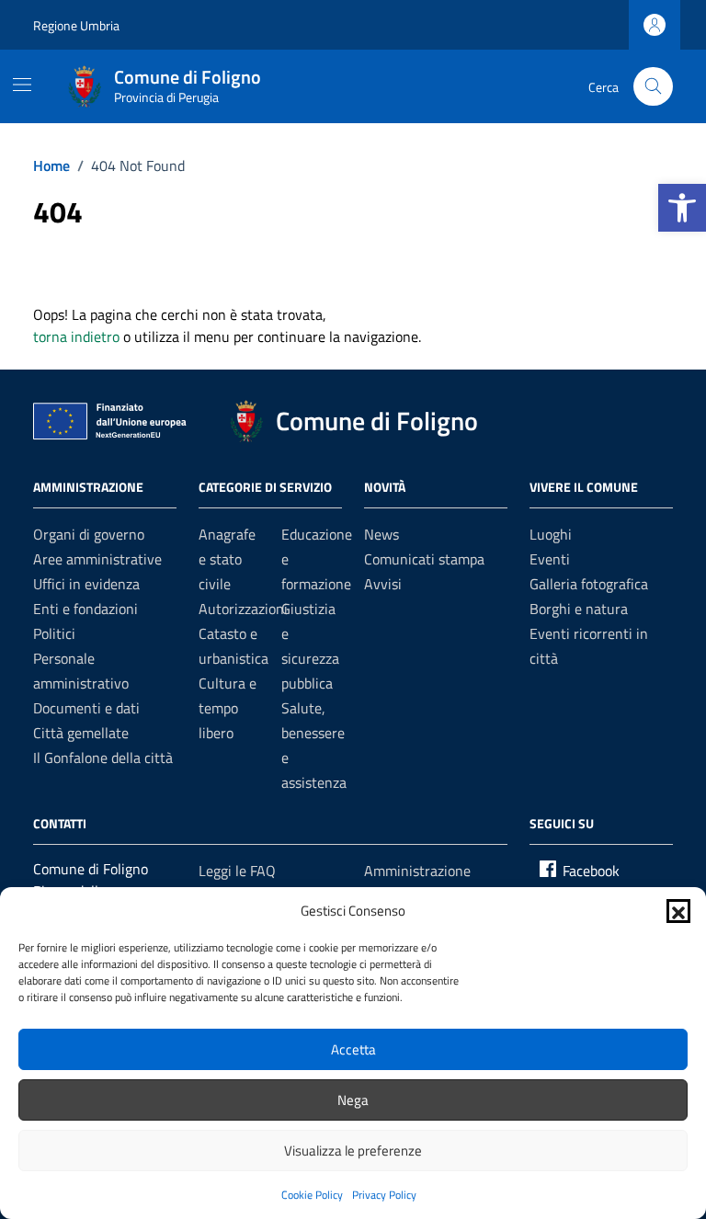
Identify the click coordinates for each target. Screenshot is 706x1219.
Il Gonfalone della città (103, 757)
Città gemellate (81, 733)
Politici (54, 633)
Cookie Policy (312, 1194)
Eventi (550, 559)
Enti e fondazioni (85, 609)
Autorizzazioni (243, 609)
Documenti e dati (86, 708)
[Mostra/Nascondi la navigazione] (22, 85)
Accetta (353, 1049)
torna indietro (76, 336)
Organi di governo (88, 534)
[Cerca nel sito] (653, 87)
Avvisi (383, 584)
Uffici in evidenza (86, 584)
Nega (353, 1100)
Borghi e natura (579, 609)
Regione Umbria (76, 25)
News (381, 534)
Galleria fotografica (589, 584)
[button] (682, 208)
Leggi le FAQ (237, 871)
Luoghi (551, 534)
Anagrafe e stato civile (227, 559)
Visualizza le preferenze (353, 1150)
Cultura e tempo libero (227, 708)
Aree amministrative (97, 559)
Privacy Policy (384, 1194)
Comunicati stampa (424, 559)
